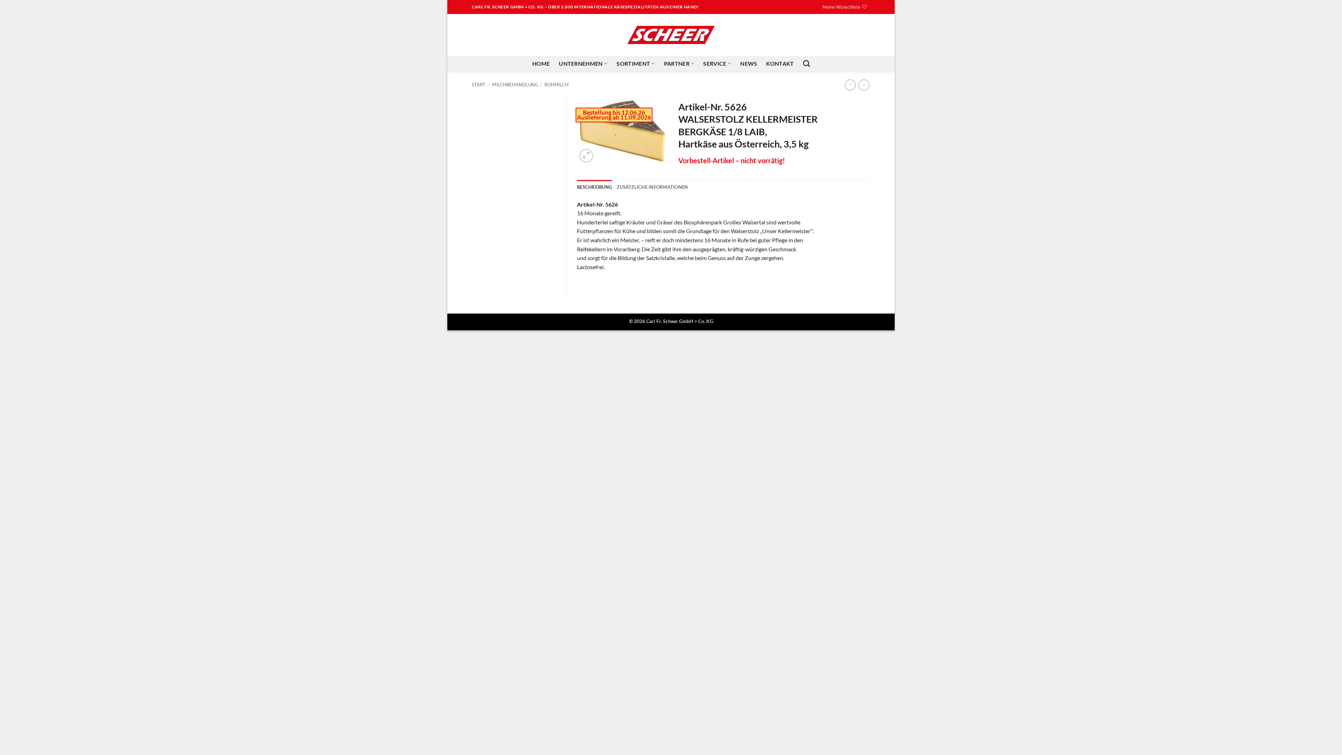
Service (714, 63)
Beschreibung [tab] (594, 187)
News (748, 63)
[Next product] (850, 84)
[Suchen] (806, 63)
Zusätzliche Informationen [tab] (652, 187)
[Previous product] (863, 84)
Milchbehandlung (515, 84)
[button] (586, 156)
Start (478, 84)
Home (541, 63)
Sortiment (633, 63)
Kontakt (780, 63)
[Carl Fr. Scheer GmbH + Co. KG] (671, 35)
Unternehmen (581, 63)
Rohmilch (556, 84)
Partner (677, 63)
